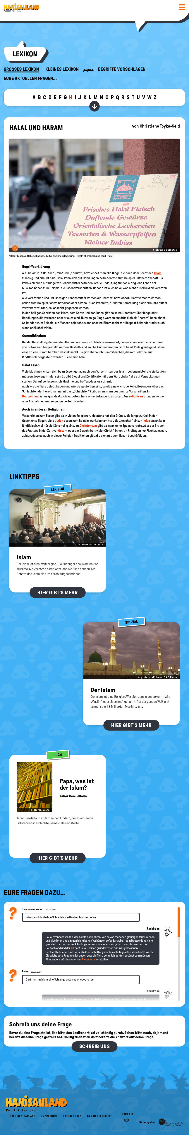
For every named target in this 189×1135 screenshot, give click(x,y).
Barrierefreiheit (99, 1116)
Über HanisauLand (22, 1116)
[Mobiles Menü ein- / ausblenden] (182, 7)
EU (72, 948)
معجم (88, 69)
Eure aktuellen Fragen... (30, 78)
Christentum (88, 425)
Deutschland (30, 396)
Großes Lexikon (21, 69)
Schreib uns (94, 1046)
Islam (157, 273)
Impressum (49, 1116)
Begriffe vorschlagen (122, 69)
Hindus (145, 421)
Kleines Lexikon (62, 69)
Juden (59, 421)
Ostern (62, 430)
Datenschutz (72, 1116)
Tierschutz (88, 959)
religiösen (136, 396)
